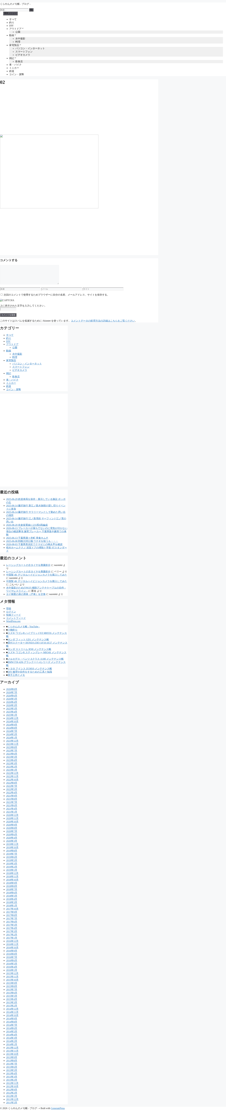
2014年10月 (12, 1015)
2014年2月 (11, 1041)
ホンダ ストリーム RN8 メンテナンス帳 (29, 649)
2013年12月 (12, 1047)
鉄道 (11, 71)
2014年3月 (11, 1038)
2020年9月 (11, 825)
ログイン (11, 611)
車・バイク (15, 64)
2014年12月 (12, 1009)
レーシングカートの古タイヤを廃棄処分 (28, 565)
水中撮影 (20, 38)
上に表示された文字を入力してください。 (23, 305)
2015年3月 (11, 1002)
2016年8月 (11, 954)
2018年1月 (11, 905)
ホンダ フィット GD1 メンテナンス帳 (28, 639)
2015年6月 (11, 992)
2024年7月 (11, 731)
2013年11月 (12, 1051)
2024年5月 (11, 734)
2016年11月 (12, 944)
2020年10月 (12, 821)
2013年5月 (11, 1070)
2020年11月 (12, 818)
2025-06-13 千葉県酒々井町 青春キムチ (27, 538)
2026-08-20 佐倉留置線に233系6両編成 (27, 525)
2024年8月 (11, 728)
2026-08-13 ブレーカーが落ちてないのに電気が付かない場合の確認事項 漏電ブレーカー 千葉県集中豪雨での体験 (36, 531)
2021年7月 (11, 802)
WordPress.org (13, 621)
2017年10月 (12, 908)
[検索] (31, 10)
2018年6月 (11, 892)
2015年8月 (11, 986)
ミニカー (14, 68)
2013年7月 (11, 1063)
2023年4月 (11, 760)
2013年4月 (11, 1073)
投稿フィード (13, 615)
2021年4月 (11, 808)
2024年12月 (12, 718)
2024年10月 (12, 721)
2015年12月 (12, 973)
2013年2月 (11, 1080)
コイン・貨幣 (16, 74)
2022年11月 (12, 776)
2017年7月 (11, 918)
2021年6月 (11, 805)
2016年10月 (12, 947)
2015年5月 (11, 996)
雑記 (11, 58)
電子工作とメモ (16, 675)
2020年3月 (11, 841)
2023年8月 (11, 747)
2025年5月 (11, 708)
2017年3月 (11, 931)
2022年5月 (11, 789)
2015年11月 (12, 976)
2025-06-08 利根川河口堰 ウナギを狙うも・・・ (32, 541)
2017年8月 (11, 915)
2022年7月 (11, 786)
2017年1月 (11, 938)
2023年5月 (11, 757)
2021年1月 (11, 812)
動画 (11, 35)
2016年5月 (11, 963)
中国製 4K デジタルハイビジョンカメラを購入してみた (36, 574)
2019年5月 (11, 860)
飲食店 (19, 61)
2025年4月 (11, 711)
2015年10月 (12, 980)
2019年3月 (11, 863)
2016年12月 (12, 941)
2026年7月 (11, 692)
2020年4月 (11, 837)
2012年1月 (11, 1096)
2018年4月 (11, 899)
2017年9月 (11, 912)
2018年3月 (11, 902)
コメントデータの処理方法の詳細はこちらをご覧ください (103, 320)
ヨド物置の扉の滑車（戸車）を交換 (26, 594)
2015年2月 (11, 1005)
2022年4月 (11, 792)
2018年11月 (12, 876)
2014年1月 (11, 1044)
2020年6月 (11, 834)
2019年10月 (12, 847)
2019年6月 (11, 857)
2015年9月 (11, 983)
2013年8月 (11, 1060)
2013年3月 (11, 1076)
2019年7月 (11, 854)
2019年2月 (11, 866)
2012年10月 (12, 1086)
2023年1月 (11, 770)
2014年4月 (11, 1034)
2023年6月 (11, 753)
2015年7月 (11, 989)
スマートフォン (24, 51)
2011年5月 (11, 1102)
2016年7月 (11, 957)
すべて (13, 19)
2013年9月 (11, 1057)
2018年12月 (12, 873)
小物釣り (13, 630)
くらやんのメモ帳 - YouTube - (24, 626)
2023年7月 (11, 750)
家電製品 (14, 45)
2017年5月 (11, 925)
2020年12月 (12, 815)
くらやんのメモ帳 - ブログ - (15, 4)
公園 (17, 32)
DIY (11, 25)
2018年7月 (11, 889)
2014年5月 (11, 1031)
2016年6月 (11, 960)
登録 (8, 608)
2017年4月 (11, 928)
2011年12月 (12, 1099)
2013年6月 (11, 1067)
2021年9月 (11, 795)
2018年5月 (11, 896)
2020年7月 (11, 831)
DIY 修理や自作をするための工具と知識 (30, 671)
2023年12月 (12, 741)
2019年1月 (11, 870)
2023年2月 (11, 766)
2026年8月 (11, 689)
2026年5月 (11, 699)
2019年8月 (11, 850)
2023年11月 (12, 744)
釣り (11, 22)
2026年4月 (11, 702)
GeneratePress (58, 1108)
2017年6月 (11, 921)
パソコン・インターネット (30, 48)
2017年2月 (11, 934)
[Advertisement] (79, 109)
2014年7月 (11, 1025)
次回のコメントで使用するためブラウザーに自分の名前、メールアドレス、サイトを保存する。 (56, 294)
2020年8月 (11, 828)
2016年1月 (11, 970)
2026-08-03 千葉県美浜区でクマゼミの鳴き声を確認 (34, 544)
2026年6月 (11, 695)
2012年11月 (12, 1083)
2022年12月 (12, 773)
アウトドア (15, 28)
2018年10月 (12, 879)
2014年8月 (11, 1021)
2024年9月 (11, 724)
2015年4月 (11, 999)
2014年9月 (11, 1018)
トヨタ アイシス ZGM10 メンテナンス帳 (30, 668)
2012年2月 (11, 1093)
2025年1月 (11, 715)
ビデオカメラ (22, 55)
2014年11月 (12, 1012)
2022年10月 (12, 779)
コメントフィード (16, 618)
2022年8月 (11, 783)
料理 (17, 41)
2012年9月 (11, 1089)
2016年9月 (11, 950)
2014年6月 (11, 1028)
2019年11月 (12, 844)
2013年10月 (12, 1054)
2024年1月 (11, 737)
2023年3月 (11, 763)
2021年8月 (11, 799)
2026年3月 (11, 705)
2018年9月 (11, 883)
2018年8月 (11, 886)
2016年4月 (11, 967)
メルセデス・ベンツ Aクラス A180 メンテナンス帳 (36, 659)
